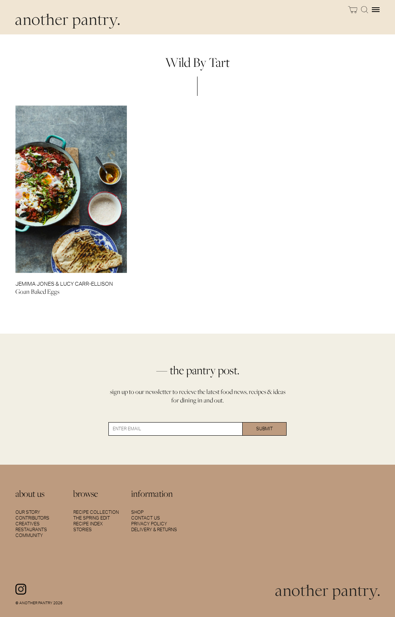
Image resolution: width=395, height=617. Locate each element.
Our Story (27, 512)
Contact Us (145, 518)
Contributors (32, 518)
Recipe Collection (96, 512)
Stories (82, 529)
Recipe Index (88, 524)
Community (29, 535)
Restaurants (31, 529)
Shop (137, 512)
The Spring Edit (91, 518)
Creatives (27, 524)
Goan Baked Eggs (37, 291)
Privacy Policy (149, 524)
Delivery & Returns (154, 529)
